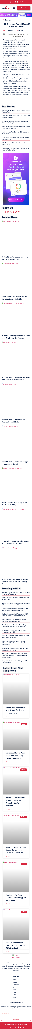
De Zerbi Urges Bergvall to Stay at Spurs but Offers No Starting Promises (15, 122)
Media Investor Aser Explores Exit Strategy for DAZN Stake (16, 897)
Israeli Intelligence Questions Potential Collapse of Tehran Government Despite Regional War (14, 642)
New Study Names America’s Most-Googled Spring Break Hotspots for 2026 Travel (15, 625)
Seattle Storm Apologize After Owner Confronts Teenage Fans (15, 710)
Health (14, 989)
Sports (14, 997)
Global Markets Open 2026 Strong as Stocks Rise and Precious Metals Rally (15, 620)
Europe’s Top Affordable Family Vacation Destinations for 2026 (14, 631)
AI (13, 987)
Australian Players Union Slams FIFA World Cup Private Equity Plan (15, 755)
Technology (16, 984)
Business (8, 20)
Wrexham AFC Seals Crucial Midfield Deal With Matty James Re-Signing (16, 636)
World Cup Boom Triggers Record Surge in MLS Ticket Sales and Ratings (16, 127)
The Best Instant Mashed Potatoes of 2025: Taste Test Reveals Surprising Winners (15, 615)
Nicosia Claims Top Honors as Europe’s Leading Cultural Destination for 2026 (16, 604)
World (14, 979)
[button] (13, 8)
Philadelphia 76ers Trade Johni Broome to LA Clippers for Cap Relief (15, 149)
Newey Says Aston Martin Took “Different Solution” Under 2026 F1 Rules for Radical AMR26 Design (14, 655)
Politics (14, 992)
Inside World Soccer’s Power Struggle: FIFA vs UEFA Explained (15, 945)
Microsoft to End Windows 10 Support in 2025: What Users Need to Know (16, 649)
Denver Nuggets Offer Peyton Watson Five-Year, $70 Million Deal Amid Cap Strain (15, 581)
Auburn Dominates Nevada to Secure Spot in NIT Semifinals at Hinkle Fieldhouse (15, 609)
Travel (14, 994)
